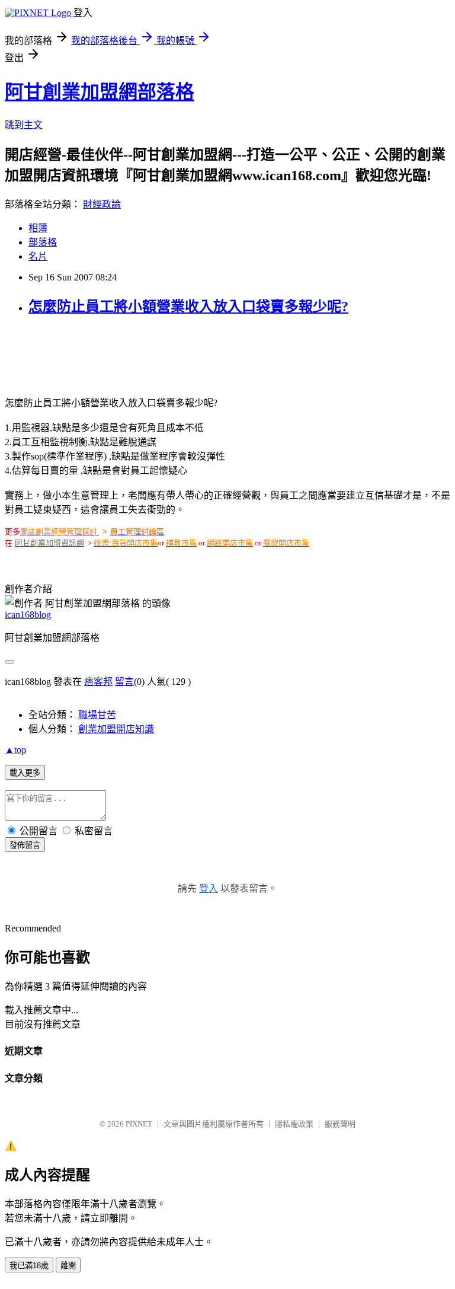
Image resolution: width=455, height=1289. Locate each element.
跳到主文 (24, 125)
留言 (124, 682)
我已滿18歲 (29, 1265)
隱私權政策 (294, 1123)
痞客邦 (98, 682)
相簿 (37, 228)
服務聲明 (340, 1123)
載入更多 (24, 772)
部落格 (42, 242)
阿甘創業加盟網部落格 (99, 92)
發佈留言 (24, 845)
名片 (37, 256)
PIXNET (139, 1123)
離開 (68, 1265)
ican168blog (28, 615)
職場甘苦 (97, 715)
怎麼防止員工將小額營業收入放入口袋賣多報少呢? (188, 306)
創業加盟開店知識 (116, 729)
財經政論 (102, 204)
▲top (15, 750)
